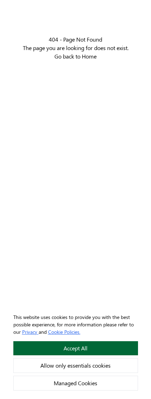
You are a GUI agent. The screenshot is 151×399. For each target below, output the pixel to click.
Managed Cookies (75, 383)
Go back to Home (75, 56)
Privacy (29, 332)
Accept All (75, 348)
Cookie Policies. (64, 332)
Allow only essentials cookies (75, 365)
